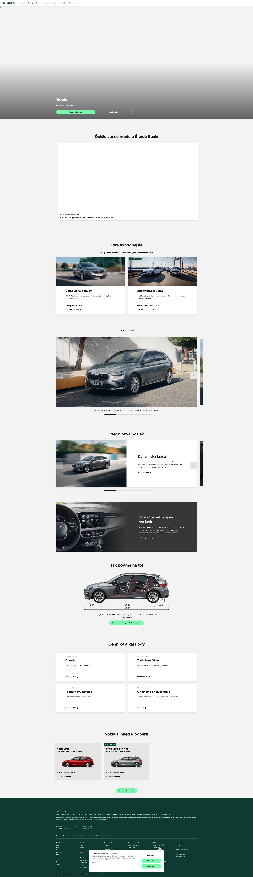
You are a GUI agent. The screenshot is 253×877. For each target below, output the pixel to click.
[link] (90, 287)
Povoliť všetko (151, 866)
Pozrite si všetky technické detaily (126, 623)
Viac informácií (96, 862)
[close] (160, 849)
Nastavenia (151, 855)
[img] (9, 3)
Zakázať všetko (151, 861)
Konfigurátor (114, 112)
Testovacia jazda (75, 112)
